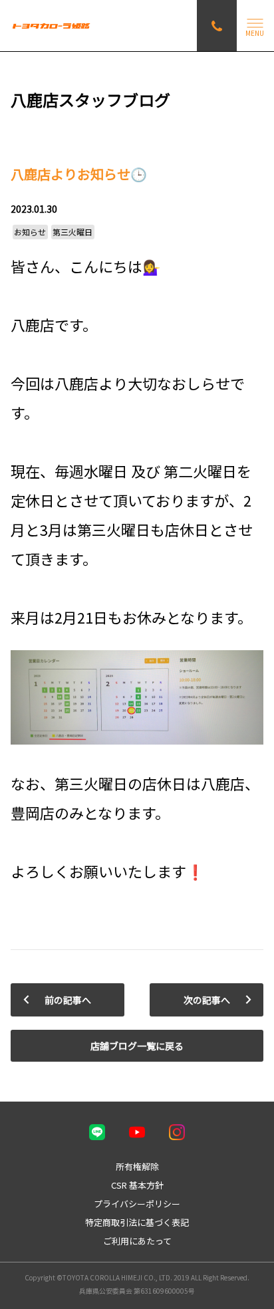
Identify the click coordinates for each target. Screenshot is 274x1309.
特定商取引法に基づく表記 (137, 1222)
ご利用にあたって (137, 1241)
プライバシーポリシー (137, 1203)
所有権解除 (137, 1166)
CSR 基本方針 (137, 1185)
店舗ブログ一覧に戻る (137, 1045)
